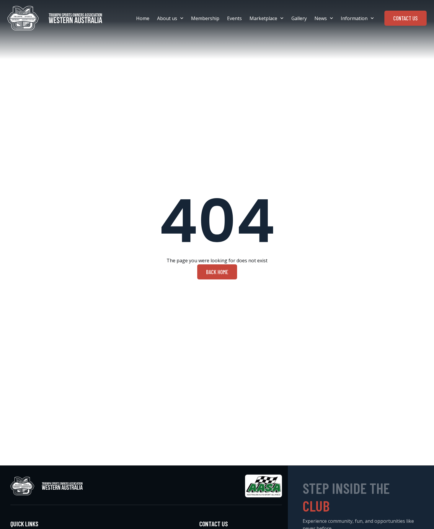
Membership (205, 18)
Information (354, 18)
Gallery (299, 18)
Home (142, 18)
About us (167, 18)
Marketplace (263, 18)
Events (234, 18)
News (320, 18)
